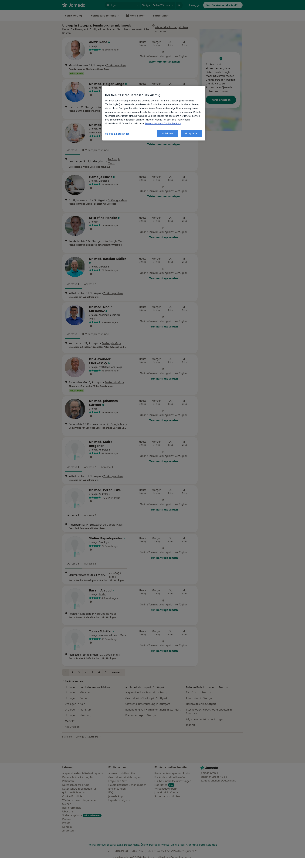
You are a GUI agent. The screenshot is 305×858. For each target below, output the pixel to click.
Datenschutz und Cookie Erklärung (163, 123)
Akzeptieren (191, 133)
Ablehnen (167, 133)
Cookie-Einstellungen (117, 133)
